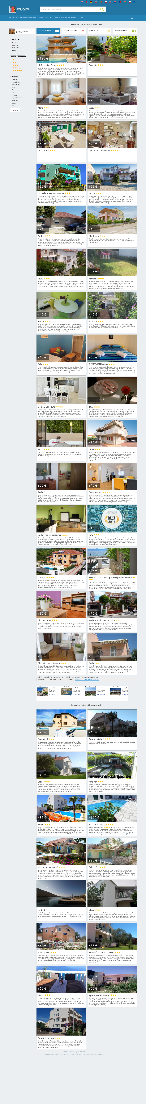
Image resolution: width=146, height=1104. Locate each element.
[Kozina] (112, 190)
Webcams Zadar (121, 31)
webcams (49, 18)
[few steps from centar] (112, 147)
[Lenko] (61, 778)
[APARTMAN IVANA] (112, 361)
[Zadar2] (61, 489)
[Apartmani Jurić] (112, 736)
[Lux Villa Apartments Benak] (61, 190)
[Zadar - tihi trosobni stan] (61, 531)
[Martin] (61, 992)
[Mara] (61, 104)
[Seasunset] (61, 736)
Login (135, 18)
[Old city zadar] (61, 617)
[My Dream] (112, 232)
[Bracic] (61, 821)
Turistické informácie (28, 18)
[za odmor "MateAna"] (61, 864)
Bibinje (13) (69, 677)
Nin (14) (62, 677)
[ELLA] (61, 446)
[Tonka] (61, 318)
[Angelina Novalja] (61, 1034)
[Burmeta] (112, 62)
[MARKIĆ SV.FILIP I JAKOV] (112, 949)
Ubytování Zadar (44, 31)
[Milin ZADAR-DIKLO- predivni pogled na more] (112, 574)
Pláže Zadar (93, 31)
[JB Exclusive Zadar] (61, 62)
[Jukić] (112, 104)
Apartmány (13, 18)
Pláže (41, 18)
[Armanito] (112, 275)
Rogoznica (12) (78, 677)
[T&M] (112, 403)
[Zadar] (112, 660)
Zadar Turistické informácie (22, 32)
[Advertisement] (86, 1077)
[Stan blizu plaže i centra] (61, 660)
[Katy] (112, 531)
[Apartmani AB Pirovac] (112, 992)
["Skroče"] (61, 574)
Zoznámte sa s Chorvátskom (65, 18)
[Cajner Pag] (112, 864)
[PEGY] (112, 446)
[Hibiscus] (112, 318)
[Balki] (61, 361)
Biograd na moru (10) (91, 677)
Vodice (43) (56, 677)
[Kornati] (61, 906)
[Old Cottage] (61, 147)
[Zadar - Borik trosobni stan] (112, 617)
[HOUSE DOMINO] (112, 821)
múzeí (81, 18)
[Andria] (61, 232)
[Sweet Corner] (112, 489)
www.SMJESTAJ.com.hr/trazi (87, 680)
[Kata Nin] (112, 778)
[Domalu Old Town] (61, 403)
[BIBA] (112, 906)
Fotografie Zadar (70, 31)
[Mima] (61, 275)
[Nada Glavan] (61, 949)
